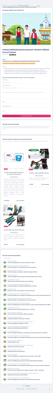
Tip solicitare (4, 79)
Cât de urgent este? (6, 85)
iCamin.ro (28, 385)
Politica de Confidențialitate (31, 388)
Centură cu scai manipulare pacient (39, 173)
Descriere (4, 66)
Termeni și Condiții (20, 388)
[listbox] (26, 82)
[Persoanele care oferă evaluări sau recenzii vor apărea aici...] (15, 55)
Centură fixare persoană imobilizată (14, 230)
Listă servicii (7, 5)
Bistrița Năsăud (14, 5)
